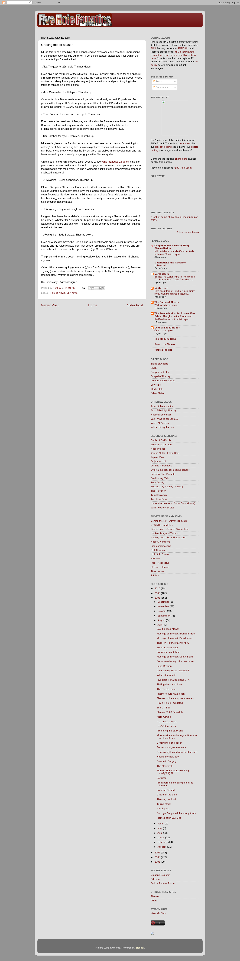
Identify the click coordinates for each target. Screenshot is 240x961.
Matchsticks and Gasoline (170, 262)
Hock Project (158, 448)
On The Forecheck (161, 465)
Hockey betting (163, 147)
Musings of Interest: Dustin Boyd (175, 656)
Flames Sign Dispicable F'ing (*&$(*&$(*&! (173, 772)
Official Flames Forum (163, 883)
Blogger (140, 947)
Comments (161, 87)
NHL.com (156, 558)
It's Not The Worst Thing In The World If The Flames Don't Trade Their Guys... (174, 278)
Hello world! (160, 265)
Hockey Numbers (160, 541)
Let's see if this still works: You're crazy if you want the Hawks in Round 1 (174, 292)
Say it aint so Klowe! (168, 629)
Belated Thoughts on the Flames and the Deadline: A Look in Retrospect (173, 318)
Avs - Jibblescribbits (162, 406)
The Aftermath (165, 766)
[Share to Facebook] (100, 288)
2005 (158, 861)
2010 (158, 588)
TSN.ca (155, 575)
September (163, 615)
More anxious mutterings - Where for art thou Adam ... (177, 736)
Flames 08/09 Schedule (170, 712)
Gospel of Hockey (160, 376)
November (163, 606)
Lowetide (156, 384)
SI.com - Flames (160, 567)
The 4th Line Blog (165, 339)
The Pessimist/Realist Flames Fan (174, 313)
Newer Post (50, 305)
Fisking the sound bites (169, 684)
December (163, 602)
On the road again (163, 330)
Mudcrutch (157, 389)
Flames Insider (163, 350)
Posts (158, 81)
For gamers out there (168, 652)
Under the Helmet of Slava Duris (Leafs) (173, 503)
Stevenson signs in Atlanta (171, 747)
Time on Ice (157, 571)
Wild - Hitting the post (162, 427)
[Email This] (90, 288)
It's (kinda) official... (167, 721)
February (162, 842)
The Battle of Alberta (166, 302)
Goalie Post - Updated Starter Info (170, 529)
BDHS (154, 368)
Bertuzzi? (162, 778)
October (162, 611)
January (162, 847)
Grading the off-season (169, 742)
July (160, 625)
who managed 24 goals (115, 161)
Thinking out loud (166, 799)
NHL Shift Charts (160, 554)
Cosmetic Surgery (167, 761)
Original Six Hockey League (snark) (170, 470)
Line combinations (161, 546)
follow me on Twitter (188, 232)
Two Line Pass (159, 499)
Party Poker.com (182, 167)
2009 (158, 593)
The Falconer (158, 490)
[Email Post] (83, 288)
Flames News (57, 293)
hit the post (161, 288)
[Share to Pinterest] (103, 288)
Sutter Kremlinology (168, 647)
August (161, 620)
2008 (158, 597)
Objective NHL (159, 461)
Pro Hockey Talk (160, 478)
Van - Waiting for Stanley (164, 419)
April (160, 833)
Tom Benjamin (159, 495)
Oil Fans (155, 879)
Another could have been (171, 693)
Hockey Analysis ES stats (165, 533)
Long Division (164, 666)
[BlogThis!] (93, 288)
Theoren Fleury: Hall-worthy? (173, 642)
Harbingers (163, 808)
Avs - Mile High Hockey (163, 410)
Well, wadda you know (165, 305)
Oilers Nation (158, 393)
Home (92, 305)
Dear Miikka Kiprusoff (167, 327)
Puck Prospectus (160, 563)
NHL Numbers (158, 550)
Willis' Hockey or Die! (162, 507)
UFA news (71, 293)
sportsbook (184, 143)
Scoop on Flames (164, 344)
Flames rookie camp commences (175, 698)
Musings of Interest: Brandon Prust (176, 633)
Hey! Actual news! (166, 726)
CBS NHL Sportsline (162, 525)
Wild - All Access (160, 423)
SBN (153, 48)
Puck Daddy (157, 482)
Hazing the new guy (168, 756)
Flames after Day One (169, 818)
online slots (181, 158)
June (160, 823)
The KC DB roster (166, 689)
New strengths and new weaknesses (177, 752)
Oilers (154, 900)
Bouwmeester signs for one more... (176, 661)
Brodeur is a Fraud (161, 444)
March (161, 837)
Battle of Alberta (159, 363)
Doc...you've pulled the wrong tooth (176, 813)
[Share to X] (96, 288)
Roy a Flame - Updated (170, 703)
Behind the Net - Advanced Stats (169, 521)
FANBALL (183, 48)
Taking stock (164, 804)
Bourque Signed (166, 790)
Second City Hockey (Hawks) (167, 486)
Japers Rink (157, 457)
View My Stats (158, 913)
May (160, 828)
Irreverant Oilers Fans (163, 380)
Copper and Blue (160, 372)
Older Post (135, 305)
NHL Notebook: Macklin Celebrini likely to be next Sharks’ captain (174, 253)
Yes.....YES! (163, 707)
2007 (158, 852)
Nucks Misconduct (161, 414)
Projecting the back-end (170, 730)
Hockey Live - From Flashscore (168, 537)
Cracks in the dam (167, 794)
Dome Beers (161, 274)
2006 (158, 857)
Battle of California (161, 440)
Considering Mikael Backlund (173, 670)
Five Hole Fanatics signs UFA (173, 680)
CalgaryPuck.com (160, 875)
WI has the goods (166, 675)
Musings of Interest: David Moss (174, 638)
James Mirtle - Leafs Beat (165, 453)
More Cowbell (164, 716)
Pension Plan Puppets (163, 474)
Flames (155, 896)
